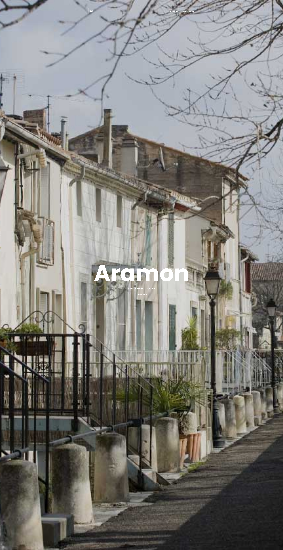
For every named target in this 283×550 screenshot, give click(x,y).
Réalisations (174, 11)
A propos (183, 11)
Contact (192, 11)
